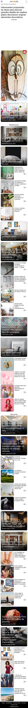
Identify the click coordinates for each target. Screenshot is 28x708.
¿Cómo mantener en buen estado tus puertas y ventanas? (13, 544)
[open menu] (1, 1)
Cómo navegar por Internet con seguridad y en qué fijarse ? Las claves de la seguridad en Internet (19, 583)
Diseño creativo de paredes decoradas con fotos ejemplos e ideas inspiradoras (20, 279)
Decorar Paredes (12, 4)
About (3, 703)
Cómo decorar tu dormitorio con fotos (11, 351)
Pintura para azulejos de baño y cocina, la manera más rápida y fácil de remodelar (13, 328)
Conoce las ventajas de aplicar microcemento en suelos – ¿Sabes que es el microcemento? (20, 266)
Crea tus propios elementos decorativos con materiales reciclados (19, 197)
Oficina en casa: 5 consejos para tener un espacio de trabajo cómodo (13, 447)
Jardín (3, 624)
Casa (3, 334)
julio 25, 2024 (11, 143)
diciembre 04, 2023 (10, 644)
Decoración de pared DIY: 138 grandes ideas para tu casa (13, 115)
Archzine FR (14, 704)
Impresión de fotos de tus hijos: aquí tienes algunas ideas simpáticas (12, 253)
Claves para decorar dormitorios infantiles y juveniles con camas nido (20, 486)
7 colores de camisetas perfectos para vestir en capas (20, 676)
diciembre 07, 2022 (13, 259)
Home (2, 4)
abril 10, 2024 (8, 549)
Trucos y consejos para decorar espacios (19, 209)
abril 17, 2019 (11, 120)
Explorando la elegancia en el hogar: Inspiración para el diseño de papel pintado (19, 170)
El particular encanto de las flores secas (20, 359)
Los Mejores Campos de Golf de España (20, 472)
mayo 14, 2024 (11, 528)
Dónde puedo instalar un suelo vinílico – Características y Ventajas (19, 307)
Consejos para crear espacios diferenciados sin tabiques (20, 388)
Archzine (24, 703)
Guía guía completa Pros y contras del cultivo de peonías (14, 619)
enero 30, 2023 (12, 239)
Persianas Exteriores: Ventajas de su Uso (20, 458)
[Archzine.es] (14, 2)
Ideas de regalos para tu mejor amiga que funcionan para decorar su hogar (20, 401)
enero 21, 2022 (9, 334)
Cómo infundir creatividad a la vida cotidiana (20, 567)
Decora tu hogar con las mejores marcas (20, 290)
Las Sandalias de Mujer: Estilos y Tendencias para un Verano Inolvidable (20, 555)
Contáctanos (9, 703)
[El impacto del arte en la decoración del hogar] (14, 156)
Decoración (6, 4)
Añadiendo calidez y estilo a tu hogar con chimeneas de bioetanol (13, 523)
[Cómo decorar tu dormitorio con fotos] (14, 347)
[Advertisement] (14, 35)
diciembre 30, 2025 (10, 433)
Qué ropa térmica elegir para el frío (19, 662)
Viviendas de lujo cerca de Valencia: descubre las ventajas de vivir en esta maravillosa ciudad (19, 692)
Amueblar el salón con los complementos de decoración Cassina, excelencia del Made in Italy (13, 426)
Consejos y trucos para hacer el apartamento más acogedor (19, 650)
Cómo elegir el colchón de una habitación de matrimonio (18, 595)
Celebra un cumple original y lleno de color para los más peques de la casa (19, 374)
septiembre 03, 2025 (10, 453)
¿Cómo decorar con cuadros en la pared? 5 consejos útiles (13, 234)
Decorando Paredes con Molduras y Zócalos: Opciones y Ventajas (20, 183)
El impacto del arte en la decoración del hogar (13, 160)
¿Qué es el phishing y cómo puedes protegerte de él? (20, 499)
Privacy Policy (17, 703)
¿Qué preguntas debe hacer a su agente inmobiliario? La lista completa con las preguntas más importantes (12, 636)
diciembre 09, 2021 (16, 355)
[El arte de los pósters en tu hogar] (14, 135)
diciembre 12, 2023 (11, 624)
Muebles (4, 528)
